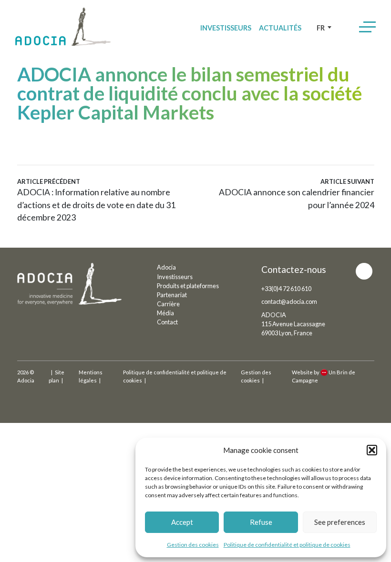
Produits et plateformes (188, 286)
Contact (167, 322)
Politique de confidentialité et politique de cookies (287, 544)
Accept (182, 522)
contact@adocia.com (289, 301)
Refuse (261, 522)
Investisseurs (225, 28)
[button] (372, 450)
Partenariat (172, 295)
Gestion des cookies (193, 544)
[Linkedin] (364, 271)
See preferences (339, 522)
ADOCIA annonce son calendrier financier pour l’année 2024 (296, 194)
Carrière (168, 304)
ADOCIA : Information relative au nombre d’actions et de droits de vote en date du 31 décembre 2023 (96, 200)
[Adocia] (63, 27)
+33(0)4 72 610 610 (286, 288)
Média (165, 313)
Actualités (280, 28)
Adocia (166, 267)
